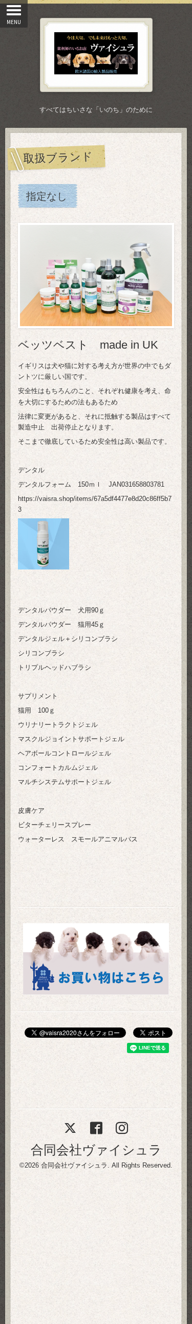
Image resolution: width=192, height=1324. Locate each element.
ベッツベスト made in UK (88, 344)
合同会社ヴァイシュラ (96, 1150)
